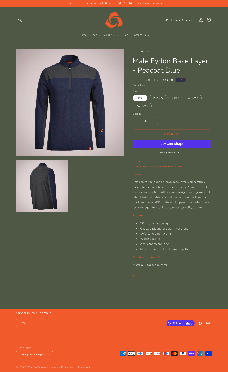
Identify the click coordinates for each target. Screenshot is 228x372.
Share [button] (140, 276)
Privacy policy (85, 367)
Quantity (137, 113)
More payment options (171, 152)
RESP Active (31, 367)
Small (140, 98)
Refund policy (68, 367)
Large (177, 98)
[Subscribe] (76, 323)
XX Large (142, 106)
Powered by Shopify (48, 367)
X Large (193, 98)
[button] (20, 20)
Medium (158, 98)
